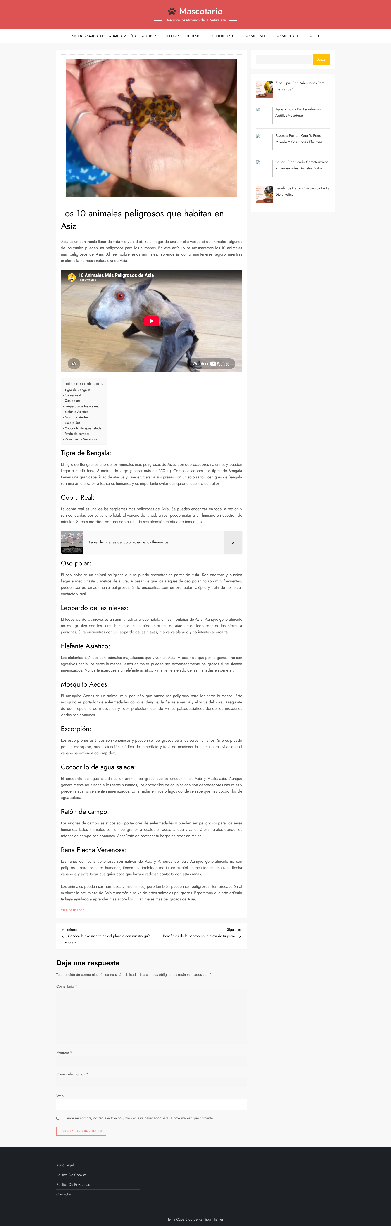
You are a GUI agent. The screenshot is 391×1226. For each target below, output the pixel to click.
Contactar (63, 1194)
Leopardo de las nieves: (82, 406)
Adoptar (150, 36)
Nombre (64, 1052)
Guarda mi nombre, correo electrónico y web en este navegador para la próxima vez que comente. (138, 1118)
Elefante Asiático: (77, 411)
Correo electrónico (72, 1074)
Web (60, 1095)
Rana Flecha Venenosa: (81, 439)
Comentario (66, 986)
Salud (313, 36)
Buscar (322, 59)
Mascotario (201, 11)
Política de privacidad (73, 1184)
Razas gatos (256, 36)
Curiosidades (224, 36)
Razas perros (288, 36)
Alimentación (122, 36)
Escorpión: (72, 423)
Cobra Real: (73, 395)
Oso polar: (72, 400)
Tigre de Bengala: (77, 389)
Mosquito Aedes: (77, 417)
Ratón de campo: (77, 433)
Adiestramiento (87, 36)
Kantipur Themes (211, 1219)
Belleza (172, 36)
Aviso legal (65, 1165)
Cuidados (195, 36)
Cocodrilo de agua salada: (83, 428)
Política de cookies (71, 1174)
